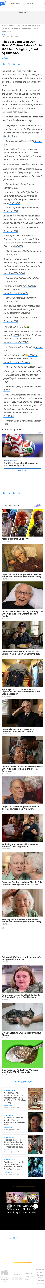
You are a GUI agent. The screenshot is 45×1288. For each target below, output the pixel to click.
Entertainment (9, 1091)
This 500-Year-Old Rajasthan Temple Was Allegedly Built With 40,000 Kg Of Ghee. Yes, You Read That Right (15, 1098)
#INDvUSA (11, 159)
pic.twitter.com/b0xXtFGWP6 (16, 342)
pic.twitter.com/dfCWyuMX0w (16, 362)
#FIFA (16, 335)
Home (4, 26)
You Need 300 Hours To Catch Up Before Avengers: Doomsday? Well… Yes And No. (14, 1165)
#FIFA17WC (8, 416)
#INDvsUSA (14, 203)
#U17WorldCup (29, 285)
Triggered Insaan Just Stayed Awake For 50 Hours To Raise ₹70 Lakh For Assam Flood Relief (14, 1143)
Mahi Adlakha (8, 1105)
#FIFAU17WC (23, 159)
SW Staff (5, 58)
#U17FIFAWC (24, 378)
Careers (28, 1279)
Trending (15, 3)
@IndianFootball (11, 152)
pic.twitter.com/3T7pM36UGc (16, 312)
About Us (28, 1273)
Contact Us (28, 1276)
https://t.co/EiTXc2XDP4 (14, 273)
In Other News (9, 1115)
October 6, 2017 (35, 164)
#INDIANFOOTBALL (12, 358)
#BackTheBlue (25, 269)
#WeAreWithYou (10, 136)
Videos (30, 3)
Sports (11, 26)
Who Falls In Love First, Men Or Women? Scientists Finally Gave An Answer (15, 1121)
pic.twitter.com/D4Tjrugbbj (15, 293)
